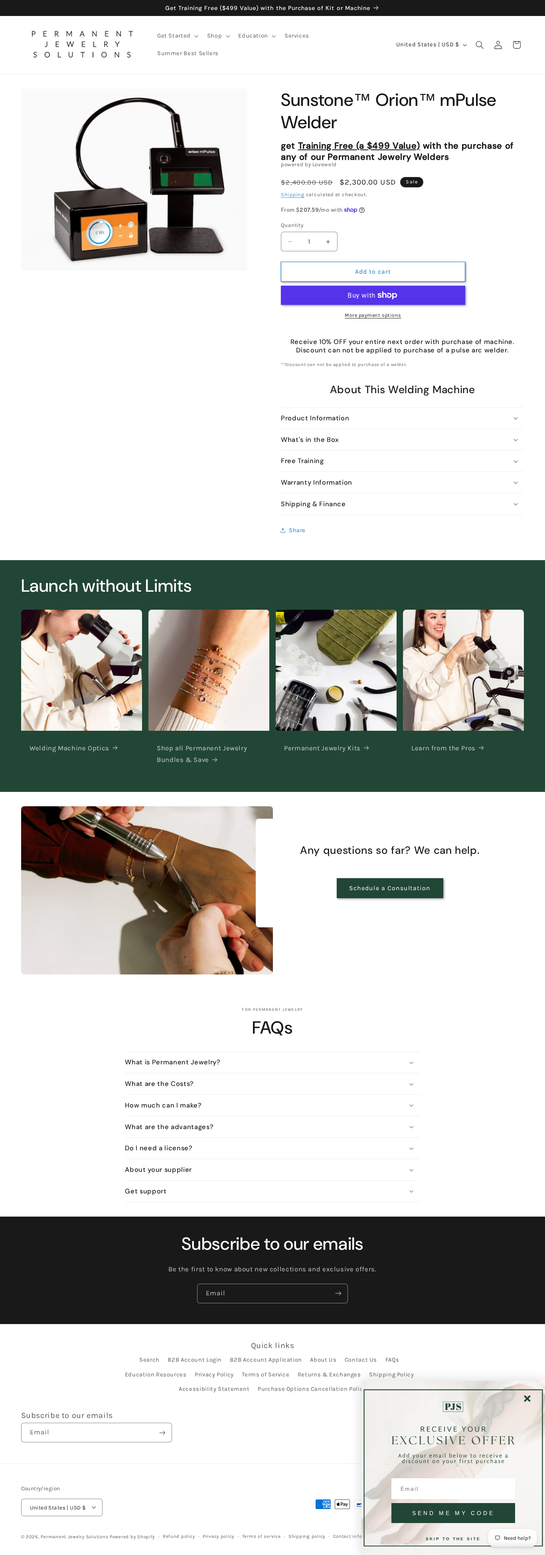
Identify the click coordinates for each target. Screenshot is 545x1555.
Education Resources (156, 1374)
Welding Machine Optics (69, 748)
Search (149, 1359)
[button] (177, 36)
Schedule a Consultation (389, 888)
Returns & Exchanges (329, 1374)
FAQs (392, 1359)
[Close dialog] (527, 1398)
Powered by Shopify (132, 1536)
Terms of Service (265, 1374)
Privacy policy (218, 1536)
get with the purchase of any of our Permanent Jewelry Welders (397, 151)
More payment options (373, 315)
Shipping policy (306, 1536)
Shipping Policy (391, 1374)
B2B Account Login (195, 1359)
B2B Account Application (266, 1359)
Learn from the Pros (443, 748)
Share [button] (297, 530)
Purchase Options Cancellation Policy (312, 1389)
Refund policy (179, 1536)
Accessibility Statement (214, 1389)
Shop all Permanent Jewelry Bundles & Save (202, 754)
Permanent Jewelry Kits (322, 748)
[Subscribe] (338, 1293)
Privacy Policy (214, 1374)
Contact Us (361, 1359)
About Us (323, 1359)
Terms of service (261, 1536)
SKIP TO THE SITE (453, 1539)
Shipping (292, 194)
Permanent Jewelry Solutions (74, 1536)
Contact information (356, 1536)
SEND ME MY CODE (453, 1513)
